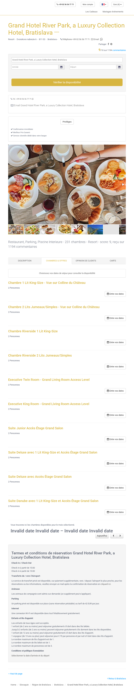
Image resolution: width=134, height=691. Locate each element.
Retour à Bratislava (117, 678)
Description (24, 260)
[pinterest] (111, 44)
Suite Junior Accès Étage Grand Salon (35, 428)
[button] (123, 184)
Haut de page (16, 673)
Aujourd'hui (102, 536)
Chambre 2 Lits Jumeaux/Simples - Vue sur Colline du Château (54, 307)
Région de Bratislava (41, 685)
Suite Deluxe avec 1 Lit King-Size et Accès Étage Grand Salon (52, 452)
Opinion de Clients (86, 260)
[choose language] (104, 4)
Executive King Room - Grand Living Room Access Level (48, 404)
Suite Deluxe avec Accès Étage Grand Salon (40, 477)
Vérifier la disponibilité (67, 82)
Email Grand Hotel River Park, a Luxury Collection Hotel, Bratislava (49, 105)
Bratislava (58, 685)
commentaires (119, 50)
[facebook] (108, 44)
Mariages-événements (113, 11)
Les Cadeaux (91, 11)
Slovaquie (24, 685)
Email (96, 39)
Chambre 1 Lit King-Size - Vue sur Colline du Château (46, 283)
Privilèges (67, 122)
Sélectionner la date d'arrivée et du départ (30, 655)
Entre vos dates (116, 294)
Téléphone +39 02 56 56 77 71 (76, 39)
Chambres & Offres (56, 260)
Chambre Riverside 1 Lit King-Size (33, 331)
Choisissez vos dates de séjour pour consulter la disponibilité (67, 273)
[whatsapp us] (101, 39)
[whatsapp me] (33, 99)
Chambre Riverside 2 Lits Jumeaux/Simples (40, 355)
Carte (113, 260)
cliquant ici (106, 584)
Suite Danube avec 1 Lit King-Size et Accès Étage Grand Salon (53, 501)
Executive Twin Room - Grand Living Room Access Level (49, 380)
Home (13, 685)
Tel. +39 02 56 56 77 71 (22, 99)
